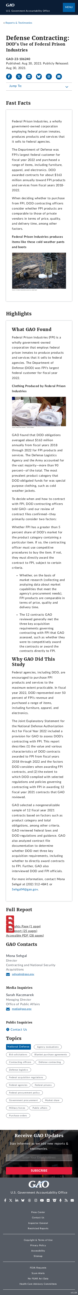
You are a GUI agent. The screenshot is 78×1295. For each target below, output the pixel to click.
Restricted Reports (38, 1228)
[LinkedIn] (30, 76)
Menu (69, 7)
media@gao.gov (22, 1009)
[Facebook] (10, 76)
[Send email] (60, 76)
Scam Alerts (38, 1273)
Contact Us (18, 1029)
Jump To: (15, 86)
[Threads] (50, 76)
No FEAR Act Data (38, 1278)
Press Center (38, 1212)
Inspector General (38, 1223)
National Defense (18, 1047)
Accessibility (38, 1251)
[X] (20, 76)
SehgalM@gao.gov (25, 889)
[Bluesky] (40, 76)
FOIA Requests (38, 1268)
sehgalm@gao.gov (23, 974)
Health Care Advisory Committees (38, 1284)
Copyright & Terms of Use (38, 1240)
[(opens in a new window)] (5, 1200)
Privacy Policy (38, 1245)
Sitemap (38, 1256)
